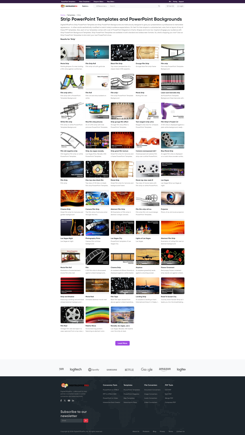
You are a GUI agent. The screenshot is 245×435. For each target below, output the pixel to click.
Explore (85, 6)
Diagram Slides (98, 1)
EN (170, 1)
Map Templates (129, 398)
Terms (171, 431)
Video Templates (84, 1)
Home (62, 15)
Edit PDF (168, 390)
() (171, 6)
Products (146, 431)
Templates (71, 15)
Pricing (175, 1)
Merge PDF (169, 398)
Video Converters (150, 402)
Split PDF (168, 394)
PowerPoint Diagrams (131, 394)
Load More (122, 343)
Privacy (162, 431)
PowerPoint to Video (110, 398)
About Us (136, 431)
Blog (154, 431)
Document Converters (152, 390)
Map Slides (110, 1)
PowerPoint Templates (68, 1)
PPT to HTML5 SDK (109, 394)
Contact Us (181, 431)
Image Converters (150, 394)
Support (181, 1)
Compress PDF (170, 402)
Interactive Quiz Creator (111, 402)
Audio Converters (150, 398)
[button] (180, 6)
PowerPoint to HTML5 (111, 390)
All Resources (101, 6)
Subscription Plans (130, 402)
